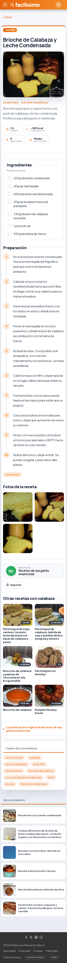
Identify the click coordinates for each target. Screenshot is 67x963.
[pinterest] (36, 937)
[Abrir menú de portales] (5, 5)
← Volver (6, 17)
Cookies (38, 950)
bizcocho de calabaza (41, 770)
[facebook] (26, 937)
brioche (10, 784)
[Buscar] (58, 4)
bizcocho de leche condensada (23, 777)
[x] (31, 937)
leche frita (39, 764)
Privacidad (24, 950)
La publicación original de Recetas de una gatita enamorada (34, 728)
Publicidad (52, 950)
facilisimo (27, 4)
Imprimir (15, 584)
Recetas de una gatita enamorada (34, 572)
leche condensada (16, 764)
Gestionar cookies (35, 957)
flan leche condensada (34, 784)
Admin (54, 957)
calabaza (34, 757)
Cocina (10, 30)
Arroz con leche (14, 757)
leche (51, 777)
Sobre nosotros (12, 957)
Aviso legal (10, 950)
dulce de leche (14, 770)
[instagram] (41, 937)
